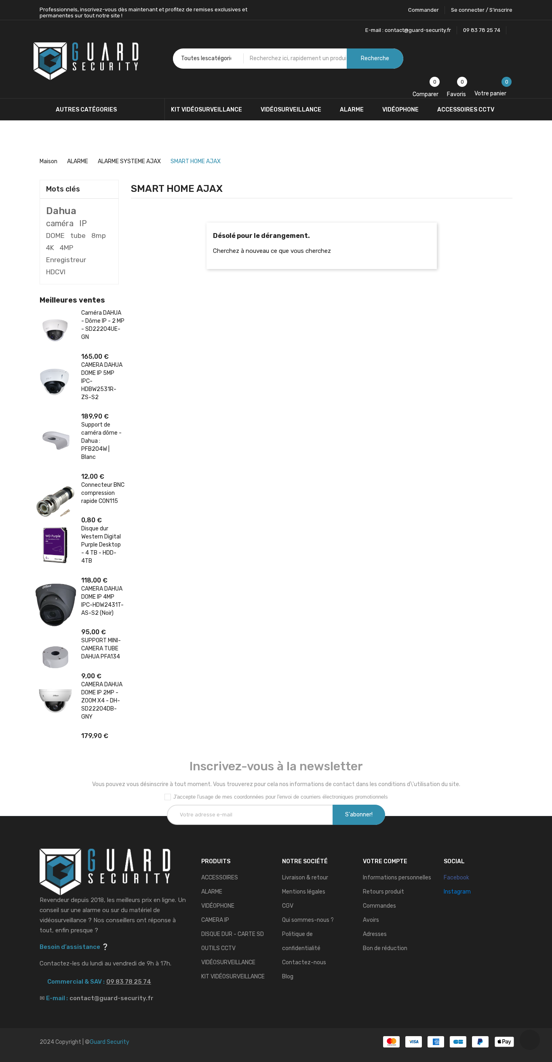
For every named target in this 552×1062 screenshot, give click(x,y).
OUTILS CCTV (218, 948)
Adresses (375, 934)
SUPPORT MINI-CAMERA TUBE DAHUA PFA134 (101, 648)
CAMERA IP (215, 920)
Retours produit (383, 891)
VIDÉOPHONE (217, 905)
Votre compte (385, 861)
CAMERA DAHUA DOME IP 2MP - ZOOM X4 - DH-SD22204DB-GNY (101, 700)
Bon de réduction (385, 948)
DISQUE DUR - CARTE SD (232, 934)
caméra (60, 223)
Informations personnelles (397, 877)
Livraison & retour (305, 877)
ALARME (211, 891)
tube (78, 235)
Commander (423, 10)
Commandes (379, 905)
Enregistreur (66, 260)
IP (83, 223)
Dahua (61, 211)
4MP (66, 248)
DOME (55, 235)
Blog (287, 976)
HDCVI (55, 272)
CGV (287, 905)
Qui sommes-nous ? (308, 920)
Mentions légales (303, 891)
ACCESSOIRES (219, 877)
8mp (98, 235)
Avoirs (371, 920)
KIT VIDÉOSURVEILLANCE (233, 976)
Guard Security (109, 1042)
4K (50, 248)
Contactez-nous (304, 962)
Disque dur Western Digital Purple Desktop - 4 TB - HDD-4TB (101, 544)
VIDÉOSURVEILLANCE (228, 962)
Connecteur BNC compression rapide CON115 (102, 493)
